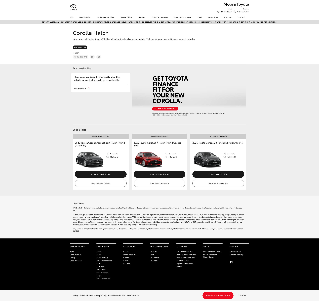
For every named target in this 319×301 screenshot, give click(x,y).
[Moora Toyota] (73, 7)
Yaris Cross (101, 269)
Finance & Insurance (182, 17)
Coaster (126, 263)
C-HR (98, 263)
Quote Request (182, 260)
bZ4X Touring (102, 257)
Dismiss (242, 295)
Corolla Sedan (76, 260)
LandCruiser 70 (129, 254)
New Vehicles (85, 17)
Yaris (72, 251)
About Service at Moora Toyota (210, 255)
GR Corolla (154, 257)
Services (141, 17)
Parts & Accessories (160, 17)
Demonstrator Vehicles (186, 254)
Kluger (99, 275)
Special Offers (126, 17)
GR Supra (154, 260)
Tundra (126, 257)
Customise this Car (100, 174)
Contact (241, 17)
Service (207, 246)
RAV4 (98, 251)
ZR (99, 57)
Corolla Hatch (75, 254)
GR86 (152, 254)
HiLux (125, 251)
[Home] (72, 17)
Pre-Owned (182, 246)
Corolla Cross (102, 272)
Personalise (213, 17)
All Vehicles (80, 47)
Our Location (235, 251)
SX (92, 57)
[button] (81, 88)
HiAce (125, 260)
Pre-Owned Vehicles (105, 17)
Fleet (200, 17)
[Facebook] (231, 262)
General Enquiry (236, 254)
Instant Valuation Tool (185, 257)
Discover (228, 17)
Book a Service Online (212, 251)
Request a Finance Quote (218, 295)
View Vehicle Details (100, 183)
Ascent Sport (80, 57)
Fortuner (100, 266)
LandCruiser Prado (104, 260)
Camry (72, 257)
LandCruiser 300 (103, 278)
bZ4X (98, 254)
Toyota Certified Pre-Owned (185, 264)
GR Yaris (153, 251)
